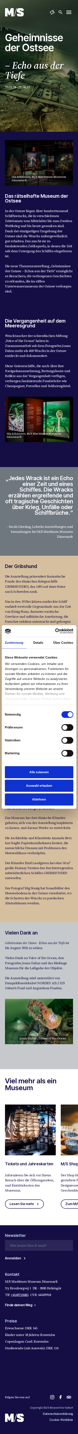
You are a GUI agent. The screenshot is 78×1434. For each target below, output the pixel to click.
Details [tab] (38, 642)
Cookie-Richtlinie (61, 1420)
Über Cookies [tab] (63, 642)
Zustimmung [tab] (14, 642)
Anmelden (13, 1258)
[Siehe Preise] (52, 12)
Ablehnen (39, 799)
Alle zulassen (39, 772)
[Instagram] (52, 1397)
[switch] (67, 727)
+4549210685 (19, 1294)
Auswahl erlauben (39, 785)
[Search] (60, 12)
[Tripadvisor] (69, 1397)
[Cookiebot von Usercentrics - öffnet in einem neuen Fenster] (55, 631)
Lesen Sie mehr (22, 1204)
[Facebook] (60, 1397)
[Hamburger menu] (69, 12)
